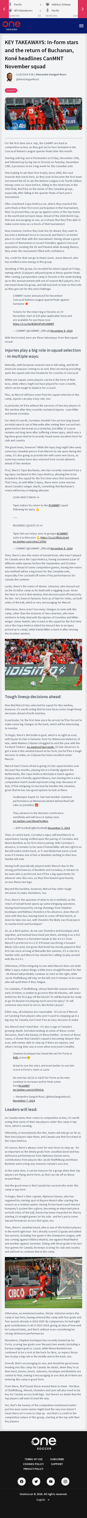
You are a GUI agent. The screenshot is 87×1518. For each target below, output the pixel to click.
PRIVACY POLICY (33, 1469)
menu (81, 26)
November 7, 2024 (24, 1100)
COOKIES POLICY (33, 1464)
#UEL (16, 1057)
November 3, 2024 (59, 828)
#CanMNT (24, 1086)
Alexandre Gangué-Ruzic (51, 74)
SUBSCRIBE (57, 1459)
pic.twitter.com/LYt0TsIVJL (28, 1090)
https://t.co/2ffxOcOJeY (54, 537)
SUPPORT (57, 1464)
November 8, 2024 (61, 331)
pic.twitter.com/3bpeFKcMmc (30, 821)
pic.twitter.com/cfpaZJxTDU (29, 541)
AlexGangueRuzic (29, 79)
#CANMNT (48, 324)
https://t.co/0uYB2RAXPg (28, 324)
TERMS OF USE (33, 1459)
